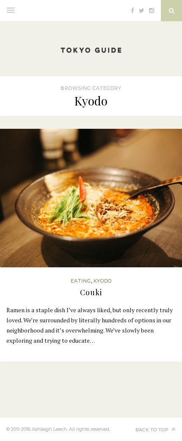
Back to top (152, 430)
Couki (91, 292)
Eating (81, 281)
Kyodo (103, 281)
